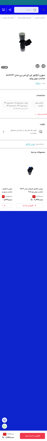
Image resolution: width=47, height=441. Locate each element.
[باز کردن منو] (43, 10)
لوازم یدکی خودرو (8, 18)
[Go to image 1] (6, 67)
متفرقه (38, 83)
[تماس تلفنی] (4, 420)
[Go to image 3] (2, 67)
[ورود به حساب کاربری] (10, 9)
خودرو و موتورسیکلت (24, 18)
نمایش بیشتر (42, 114)
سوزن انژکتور (30, 144)
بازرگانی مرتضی (40, 18)
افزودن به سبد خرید (32, 436)
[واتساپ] (4, 426)
